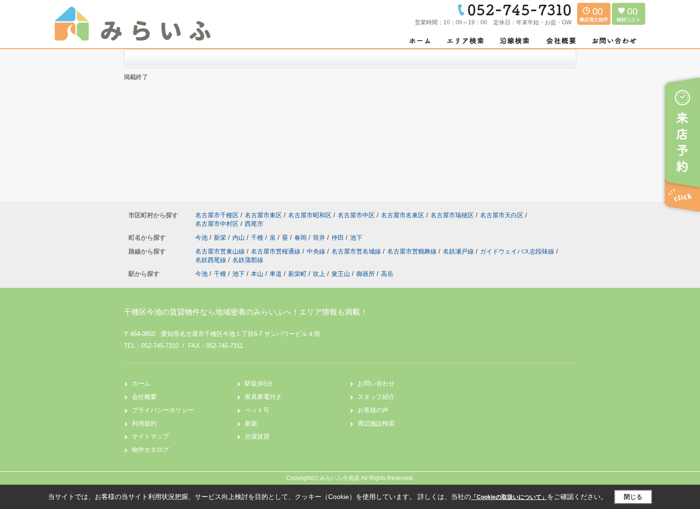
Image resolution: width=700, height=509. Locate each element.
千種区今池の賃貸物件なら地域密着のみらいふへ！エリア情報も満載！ (246, 312)
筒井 (320, 237)
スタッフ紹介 (376, 396)
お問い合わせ (376, 383)
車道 (276, 273)
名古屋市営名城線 (357, 251)
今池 (202, 237)
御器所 (365, 273)
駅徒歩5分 (259, 383)
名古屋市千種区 (217, 215)
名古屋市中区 (356, 215)
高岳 (387, 273)
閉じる (633, 496)
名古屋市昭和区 (309, 215)
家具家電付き (263, 396)
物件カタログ (150, 449)
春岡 (301, 237)
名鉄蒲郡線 (247, 260)
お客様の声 (373, 410)
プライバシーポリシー (163, 410)
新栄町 (297, 273)
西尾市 (254, 223)
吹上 (319, 273)
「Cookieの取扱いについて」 (509, 497)
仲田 (338, 237)
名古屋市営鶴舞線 (413, 251)
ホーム (141, 383)
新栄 (221, 237)
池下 (356, 237)
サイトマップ (150, 436)
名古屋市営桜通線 (276, 251)
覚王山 (340, 273)
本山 (257, 273)
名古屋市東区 (263, 215)
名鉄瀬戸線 (459, 251)
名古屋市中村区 (217, 223)
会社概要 (144, 396)
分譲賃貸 (257, 436)
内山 (239, 237)
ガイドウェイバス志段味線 (518, 251)
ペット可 (257, 410)
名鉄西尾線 (211, 260)
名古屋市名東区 (402, 215)
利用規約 (144, 423)
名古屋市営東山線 (221, 251)
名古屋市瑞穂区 (452, 215)
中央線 (317, 251)
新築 (251, 423)
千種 (258, 237)
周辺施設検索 (376, 423)
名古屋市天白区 (501, 215)
